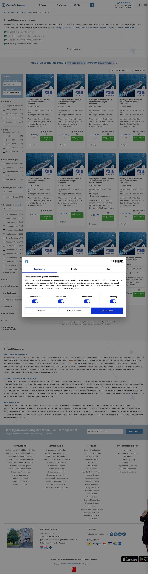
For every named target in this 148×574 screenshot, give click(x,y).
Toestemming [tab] (39, 269)
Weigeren (41, 311)
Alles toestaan (107, 311)
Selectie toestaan (74, 311)
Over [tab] (108, 269)
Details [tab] (74, 269)
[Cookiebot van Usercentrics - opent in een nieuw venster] (113, 261)
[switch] (61, 301)
